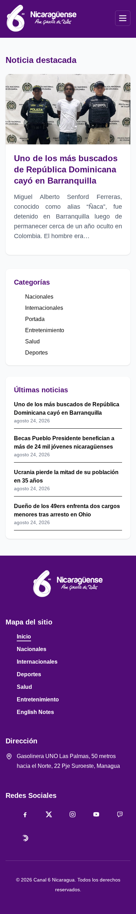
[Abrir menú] (122, 18)
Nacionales (39, 297)
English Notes (35, 712)
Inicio (24, 637)
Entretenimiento (44, 330)
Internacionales (44, 308)
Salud (32, 341)
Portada (35, 319)
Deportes (36, 353)
